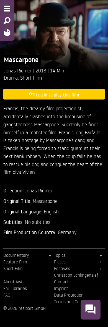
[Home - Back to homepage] (7, 32)
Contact (61, 281)
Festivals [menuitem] (62, 268)
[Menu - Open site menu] (7, 8)
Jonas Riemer (18, 70)
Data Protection (69, 295)
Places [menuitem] (60, 262)
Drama (11, 77)
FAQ (6, 295)
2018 (42, 70)
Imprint (61, 288)
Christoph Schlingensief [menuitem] (76, 275)
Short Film (31, 77)
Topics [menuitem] (59, 255)
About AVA (12, 281)
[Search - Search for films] (7, 21)
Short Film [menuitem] (13, 268)
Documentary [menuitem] (16, 255)
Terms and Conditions (74, 301)
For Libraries (15, 288)
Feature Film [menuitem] (15, 262)
